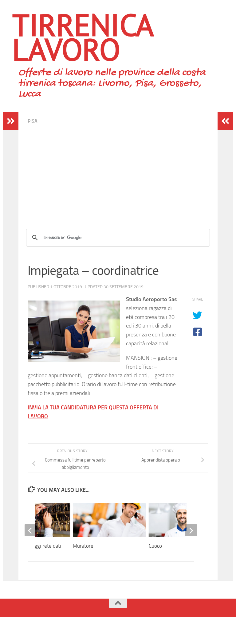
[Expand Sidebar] (10, 121)
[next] (191, 530)
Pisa (32, 121)
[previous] (31, 530)
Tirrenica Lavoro (82, 36)
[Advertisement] (118, 173)
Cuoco (155, 546)
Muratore (83, 546)
